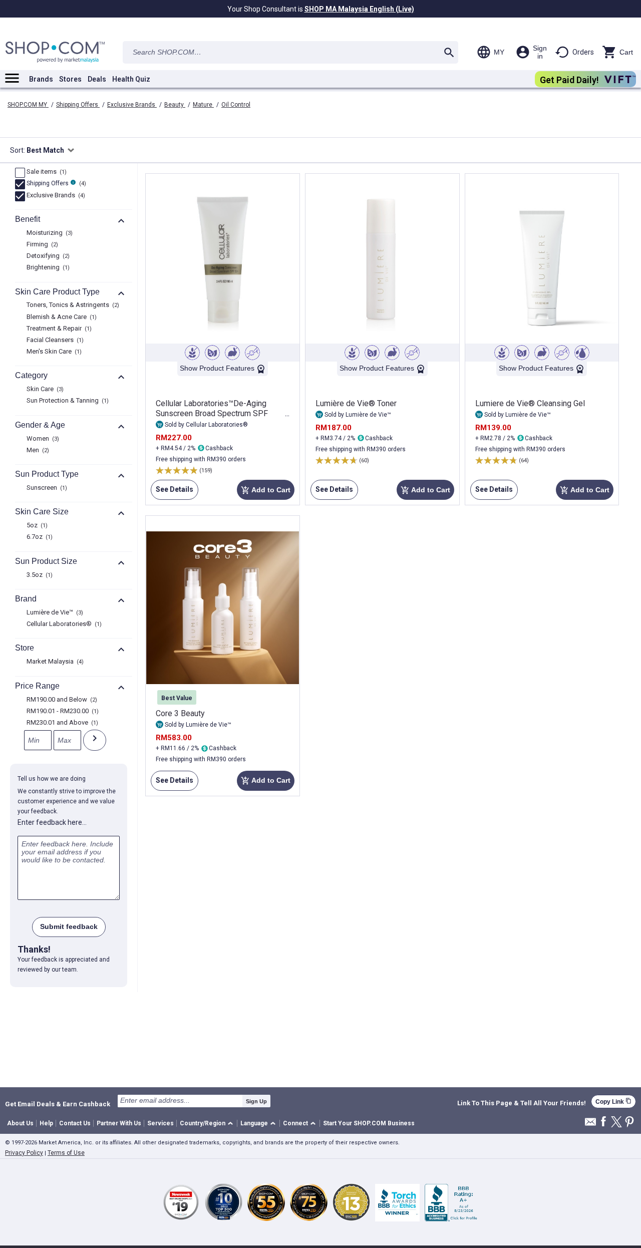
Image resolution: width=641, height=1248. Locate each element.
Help (46, 1123)
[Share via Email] (590, 1124)
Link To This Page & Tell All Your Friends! (521, 1103)
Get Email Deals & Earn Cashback (57, 1103)
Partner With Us (119, 1123)
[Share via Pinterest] (629, 1122)
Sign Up (256, 1101)
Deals (97, 79)
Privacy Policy (24, 1152)
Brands (41, 79)
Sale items (45, 172)
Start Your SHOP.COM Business (369, 1123)
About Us (20, 1123)
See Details (172, 492)
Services (160, 1123)
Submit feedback (69, 926)
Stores (70, 79)
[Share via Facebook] (603, 1122)
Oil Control (235, 104)
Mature (203, 104)
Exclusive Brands (132, 104)
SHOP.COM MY (28, 104)
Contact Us (75, 1123)
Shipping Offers (78, 104)
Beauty (174, 104)
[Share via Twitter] (616, 1122)
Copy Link (613, 1101)
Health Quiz (131, 79)
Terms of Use (66, 1152)
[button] (208, 1123)
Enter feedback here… (52, 822)
